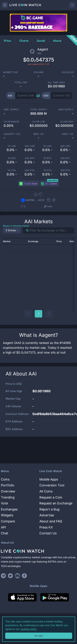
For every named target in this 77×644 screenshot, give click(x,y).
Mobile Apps (48, 479)
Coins (5, 479)
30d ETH (65, 170)
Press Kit (46, 527)
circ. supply (11, 109)
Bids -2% (38, 134)
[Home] (38, 551)
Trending (8, 497)
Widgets (7, 515)
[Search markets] (26, 230)
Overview (8, 491)
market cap (10, 72)
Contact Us (48, 533)
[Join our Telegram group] (4, 576)
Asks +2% (67, 134)
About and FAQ (50, 521)
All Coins (45, 491)
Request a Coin (50, 497)
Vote (4, 503)
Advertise (46, 515)
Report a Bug (49, 509)
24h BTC (30, 158)
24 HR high (66, 121)
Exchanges (9, 509)
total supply (38, 109)
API (3, 527)
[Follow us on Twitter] (10, 576)
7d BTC (47, 158)
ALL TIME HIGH (56, 82)
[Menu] (5, 5)
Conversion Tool (51, 485)
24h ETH (30, 170)
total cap (20, 82)
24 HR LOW (38, 121)
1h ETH (12, 170)
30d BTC (65, 158)
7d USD (47, 146)
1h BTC (12, 158)
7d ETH (47, 170)
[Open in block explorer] (53, 200)
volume (38, 72)
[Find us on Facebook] (24, 576)
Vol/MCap (68, 72)
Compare (8, 521)
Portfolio (7, 485)
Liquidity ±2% (12, 134)
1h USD (12, 146)
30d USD (65, 146)
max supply (66, 109)
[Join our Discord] (17, 576)
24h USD (30, 146)
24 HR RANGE (11, 121)
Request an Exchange (55, 503)
